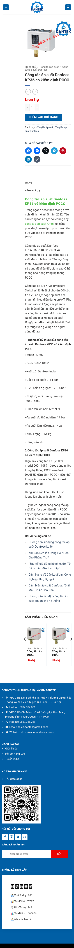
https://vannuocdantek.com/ (37, 732)
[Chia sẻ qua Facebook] (28, 150)
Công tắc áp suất (49, 66)
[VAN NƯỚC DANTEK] (37, 7)
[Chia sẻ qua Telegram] (54, 150)
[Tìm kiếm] (68, 7)
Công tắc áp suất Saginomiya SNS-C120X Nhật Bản (59, 653)
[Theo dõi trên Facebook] (5, 837)
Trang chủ (30, 66)
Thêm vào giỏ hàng (43, 117)
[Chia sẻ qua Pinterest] (62, 150)
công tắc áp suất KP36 (39, 223)
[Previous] (25, 646)
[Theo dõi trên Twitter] (18, 837)
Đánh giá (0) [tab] (32, 190)
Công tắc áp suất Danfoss (46, 68)
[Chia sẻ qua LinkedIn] (28, 159)
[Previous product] (35, 91)
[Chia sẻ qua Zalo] (37, 150)
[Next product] (28, 91)
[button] (6, 7)
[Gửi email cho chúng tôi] (24, 837)
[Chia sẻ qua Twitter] (45, 150)
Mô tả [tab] (28, 183)
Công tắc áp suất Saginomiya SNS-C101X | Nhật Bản (35, 653)
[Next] (71, 646)
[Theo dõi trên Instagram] (12, 837)
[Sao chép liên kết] (37, 159)
